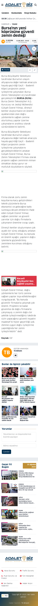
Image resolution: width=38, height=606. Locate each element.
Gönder (6, 452)
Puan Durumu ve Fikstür (9, 577)
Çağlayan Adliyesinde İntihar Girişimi (19, 18)
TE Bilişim (25, 603)
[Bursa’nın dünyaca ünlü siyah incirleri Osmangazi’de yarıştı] (10, 372)
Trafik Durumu (28, 571)
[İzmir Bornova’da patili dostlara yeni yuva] (28, 372)
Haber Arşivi (27, 583)
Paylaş (6, 70)
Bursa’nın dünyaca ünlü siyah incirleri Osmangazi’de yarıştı (9, 380)
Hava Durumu (9, 571)
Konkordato (16, 13)
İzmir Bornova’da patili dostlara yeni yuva (27, 380)
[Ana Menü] (2, 5)
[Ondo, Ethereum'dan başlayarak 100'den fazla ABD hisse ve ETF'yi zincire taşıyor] (28, 390)
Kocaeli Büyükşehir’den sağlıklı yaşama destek (7, 399)
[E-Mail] (15, 355)
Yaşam (14, 24)
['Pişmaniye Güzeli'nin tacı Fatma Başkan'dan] (28, 410)
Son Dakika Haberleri (6, 584)
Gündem (5, 13)
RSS (5, 596)
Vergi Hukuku (30, 13)
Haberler (5, 24)
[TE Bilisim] (7, 352)
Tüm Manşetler (28, 576)
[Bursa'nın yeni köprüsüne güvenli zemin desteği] (19, 56)
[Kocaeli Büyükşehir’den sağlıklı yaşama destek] (10, 390)
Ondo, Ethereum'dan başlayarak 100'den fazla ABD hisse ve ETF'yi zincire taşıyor (27, 399)
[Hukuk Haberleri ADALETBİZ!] (19, 5)
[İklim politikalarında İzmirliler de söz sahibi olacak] (10, 410)
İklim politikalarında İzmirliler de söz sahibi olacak (9, 418)
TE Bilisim (18, 351)
